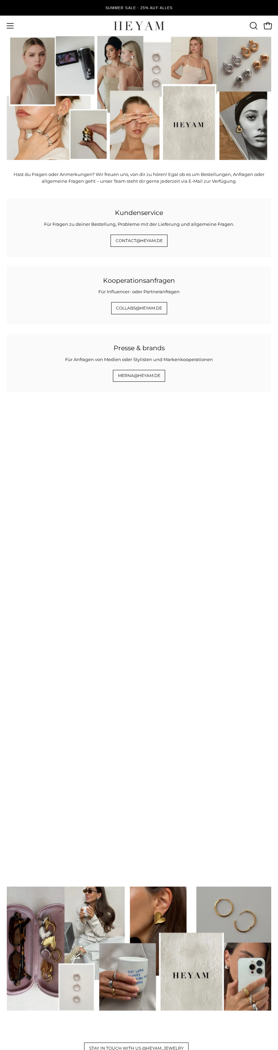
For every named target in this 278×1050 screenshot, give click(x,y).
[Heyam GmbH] (139, 25)
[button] (253, 26)
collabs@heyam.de (139, 308)
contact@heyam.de (139, 240)
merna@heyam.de (139, 375)
